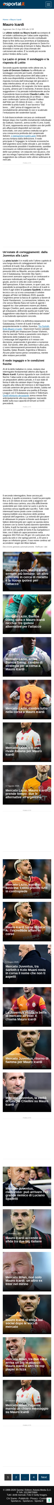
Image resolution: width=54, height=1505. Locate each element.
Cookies (43, 1498)
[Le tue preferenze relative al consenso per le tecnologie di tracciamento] (49, 1500)
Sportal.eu (16, 1501)
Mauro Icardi (15, 19)
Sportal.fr (38, 1501)
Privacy (34, 1498)
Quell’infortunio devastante (16, 395)
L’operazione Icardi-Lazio (23, 136)
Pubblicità (24, 1498)
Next (44, 1477)
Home (5, 19)
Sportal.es (28, 1501)
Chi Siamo (12, 1498)
